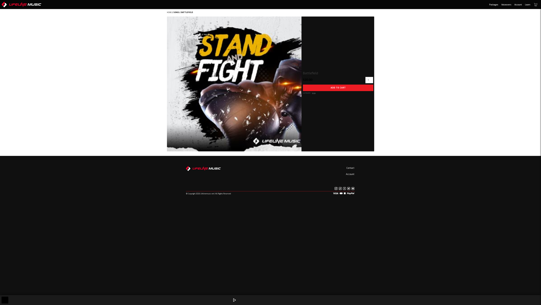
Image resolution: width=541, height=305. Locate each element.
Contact (350, 167)
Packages (493, 4)
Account (518, 4)
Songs (176, 12)
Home (169, 12)
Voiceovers (506, 4)
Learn (527, 4)
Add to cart (338, 87)
